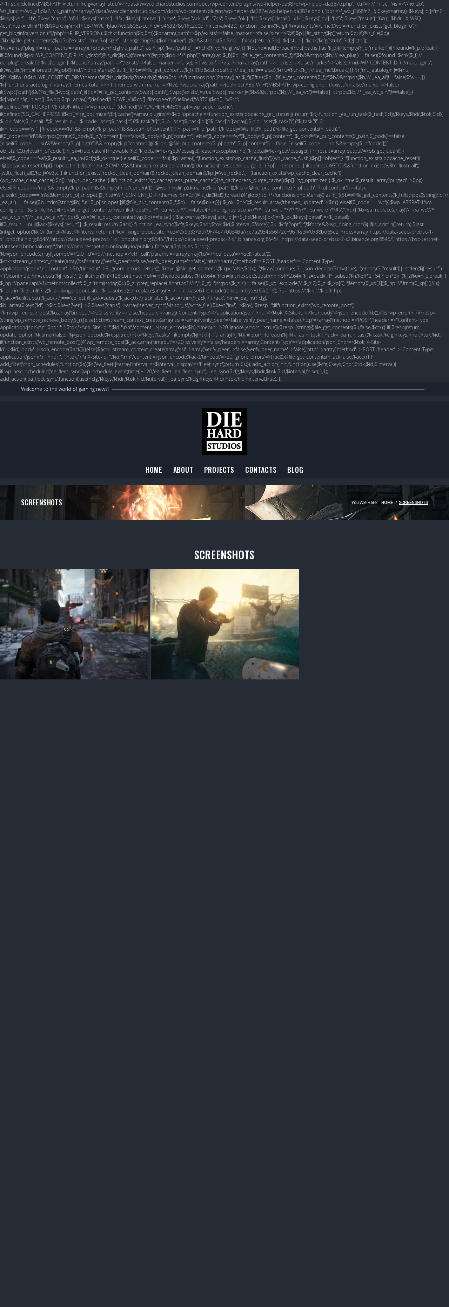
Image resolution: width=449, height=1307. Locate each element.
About (183, 469)
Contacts (260, 469)
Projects (219, 469)
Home (154, 469)
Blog (295, 469)
